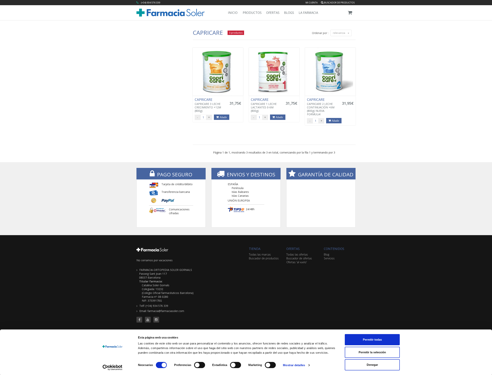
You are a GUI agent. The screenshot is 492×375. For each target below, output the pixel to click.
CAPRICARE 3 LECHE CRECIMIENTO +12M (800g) (208, 105)
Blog (326, 254)
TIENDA (254, 249)
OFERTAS (293, 249)
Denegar (372, 364)
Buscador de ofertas (299, 258)
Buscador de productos (339, 2)
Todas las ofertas (297, 254)
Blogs (289, 13)
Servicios (329, 258)
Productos (252, 13)
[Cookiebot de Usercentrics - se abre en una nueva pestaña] (112, 367)
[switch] (199, 365)
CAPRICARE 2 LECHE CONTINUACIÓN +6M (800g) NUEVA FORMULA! (320, 107)
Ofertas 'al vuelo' (296, 262)
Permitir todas (372, 339)
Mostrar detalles (294, 365)
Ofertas (272, 13)
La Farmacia (308, 13)
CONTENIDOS (334, 249)
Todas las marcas (260, 254)
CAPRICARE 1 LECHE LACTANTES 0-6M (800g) (264, 105)
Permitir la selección (372, 352)
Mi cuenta (312, 2)
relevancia (339, 33)
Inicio (233, 13)
